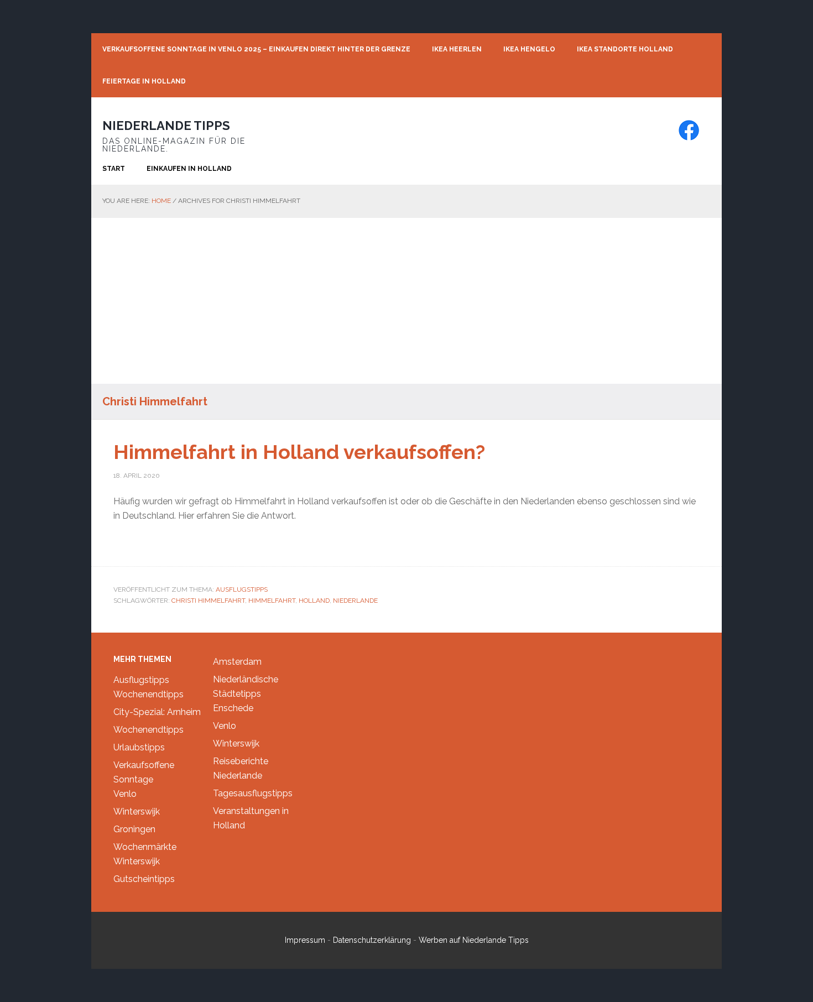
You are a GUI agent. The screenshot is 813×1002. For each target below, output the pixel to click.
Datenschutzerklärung (372, 940)
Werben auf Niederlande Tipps (474, 940)
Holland (314, 600)
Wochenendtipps (148, 694)
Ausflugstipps (242, 589)
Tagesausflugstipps (253, 793)
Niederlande (355, 600)
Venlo (125, 794)
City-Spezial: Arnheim (157, 712)
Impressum (305, 940)
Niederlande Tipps (166, 125)
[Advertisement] (406, 300)
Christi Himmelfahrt (208, 600)
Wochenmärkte (144, 847)
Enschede (233, 708)
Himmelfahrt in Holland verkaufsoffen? (299, 451)
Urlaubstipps (139, 747)
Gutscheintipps (144, 879)
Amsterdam (237, 661)
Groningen (134, 829)
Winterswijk (136, 811)
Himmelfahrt (271, 600)
